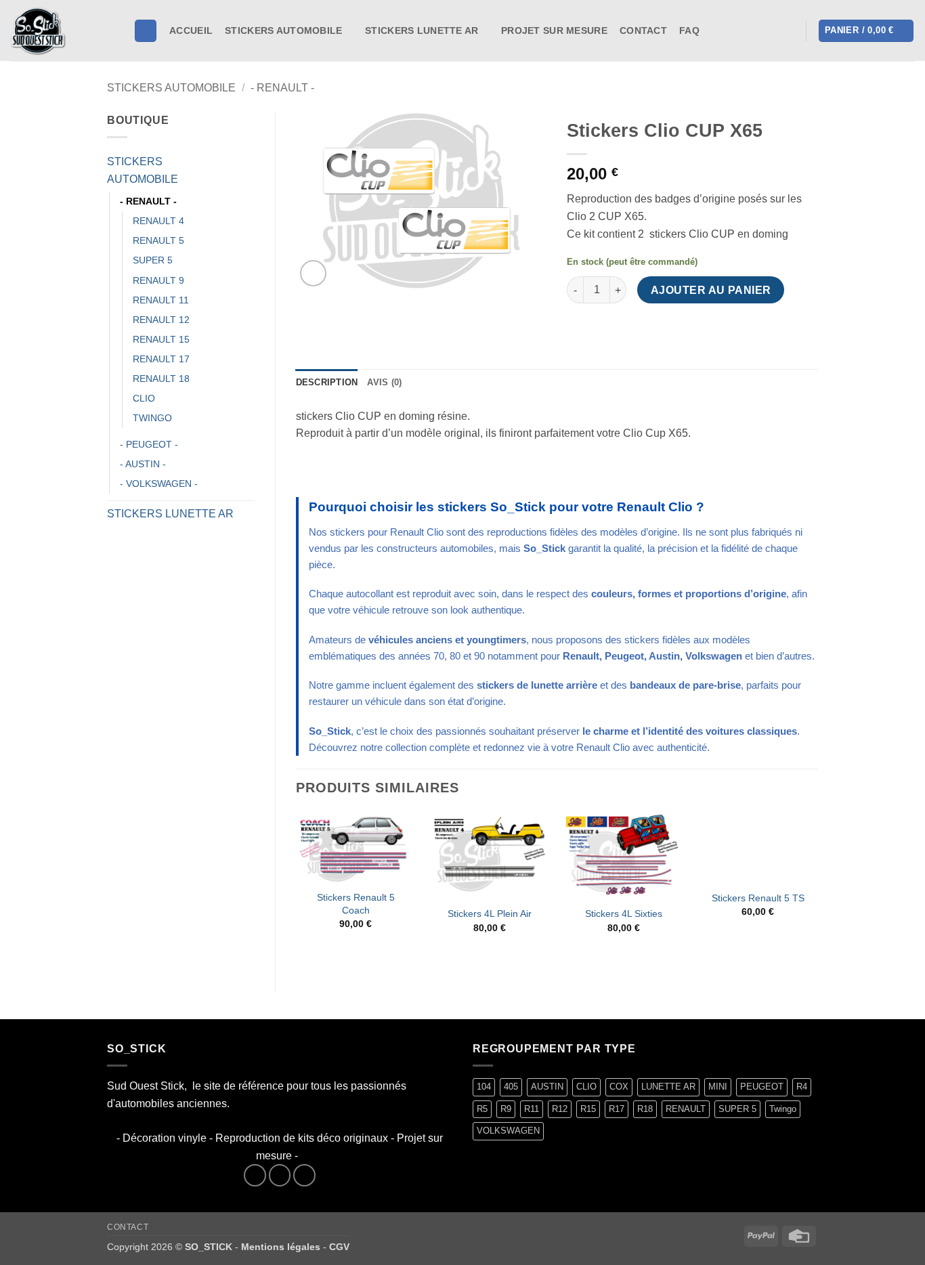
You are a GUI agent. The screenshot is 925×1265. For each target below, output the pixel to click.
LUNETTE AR (668, 1086)
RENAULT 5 (158, 240)
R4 (801, 1086)
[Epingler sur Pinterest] (652, 329)
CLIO (144, 398)
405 (511, 1086)
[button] (787, 31)
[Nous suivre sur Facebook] (714, 30)
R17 (616, 1109)
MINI (717, 1086)
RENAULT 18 (161, 378)
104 (484, 1086)
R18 (645, 1109)
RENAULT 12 (161, 319)
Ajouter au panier (711, 290)
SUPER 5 (153, 260)
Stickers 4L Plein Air (490, 913)
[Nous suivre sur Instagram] (732, 30)
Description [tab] (327, 382)
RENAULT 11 (161, 300)
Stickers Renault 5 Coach (356, 904)
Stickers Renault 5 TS (758, 898)
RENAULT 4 (158, 220)
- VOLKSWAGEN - (159, 483)
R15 (588, 1109)
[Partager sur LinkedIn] (677, 329)
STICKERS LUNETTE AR (421, 30)
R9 (505, 1109)
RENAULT (686, 1109)
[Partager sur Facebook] (579, 329)
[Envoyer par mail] (628, 329)
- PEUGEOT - (149, 444)
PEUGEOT (761, 1086)
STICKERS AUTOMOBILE (283, 30)
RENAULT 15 (161, 339)
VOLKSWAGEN (508, 1130)
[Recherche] (145, 31)
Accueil (191, 30)
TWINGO (152, 417)
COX (618, 1086)
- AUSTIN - (143, 463)
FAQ (689, 30)
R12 (559, 1109)
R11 (531, 1109)
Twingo (782, 1109)
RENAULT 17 (161, 358)
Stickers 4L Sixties (623, 913)
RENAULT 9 (158, 280)
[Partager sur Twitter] (604, 329)
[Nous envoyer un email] (304, 1175)
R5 (482, 1109)
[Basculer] (246, 171)
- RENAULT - (282, 87)
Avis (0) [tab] (384, 382)
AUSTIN (547, 1086)
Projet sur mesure (554, 30)
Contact (643, 30)
